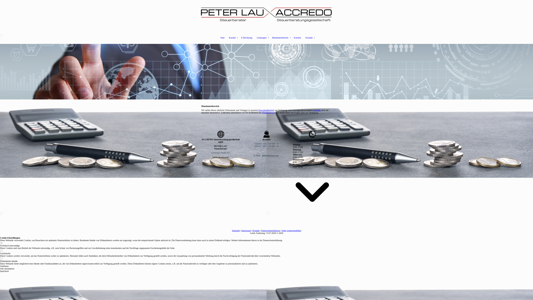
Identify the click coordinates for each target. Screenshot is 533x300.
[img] (266, 14)
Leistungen (261, 38)
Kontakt (309, 38)
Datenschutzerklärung (270, 230)
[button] (141, 266)
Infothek (317, 110)
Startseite (236, 230)
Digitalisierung (268, 113)
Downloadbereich (266, 110)
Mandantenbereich (280, 38)
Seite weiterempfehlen (291, 230)
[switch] (1, 243)
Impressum (246, 230)
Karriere (297, 38)
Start (222, 38)
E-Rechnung (246, 38)
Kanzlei (232, 38)
